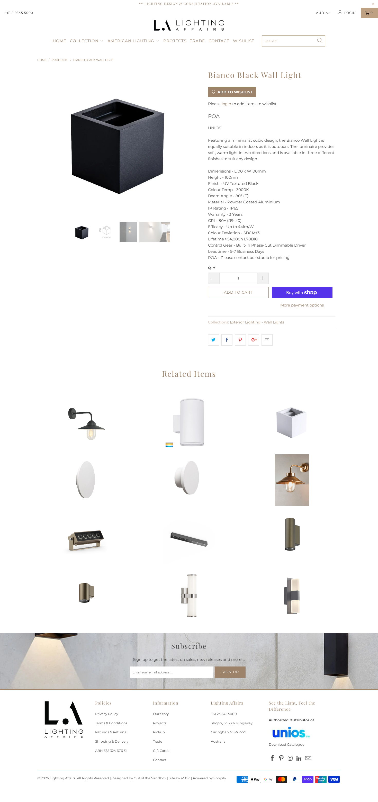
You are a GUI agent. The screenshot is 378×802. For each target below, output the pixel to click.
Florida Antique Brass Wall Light (292, 480)
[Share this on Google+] (253, 340)
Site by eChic (179, 778)
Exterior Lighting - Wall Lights (257, 322)
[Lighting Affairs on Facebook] (272, 758)
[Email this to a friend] (267, 340)
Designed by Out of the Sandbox (139, 778)
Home (59, 40)
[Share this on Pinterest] (240, 340)
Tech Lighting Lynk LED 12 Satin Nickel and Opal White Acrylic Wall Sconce (189, 595)
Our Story (161, 714)
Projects (174, 40)
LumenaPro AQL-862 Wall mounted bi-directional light (292, 538)
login (226, 103)
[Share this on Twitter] (213, 340)
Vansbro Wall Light (86, 422)
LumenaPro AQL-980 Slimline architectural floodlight (86, 538)
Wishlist (243, 40)
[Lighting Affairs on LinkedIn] (299, 758)
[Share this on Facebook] (226, 340)
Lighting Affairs (62, 778)
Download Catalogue (286, 744)
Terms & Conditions (111, 723)
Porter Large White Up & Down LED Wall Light (189, 422)
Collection (85, 40)
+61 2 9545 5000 (19, 13)
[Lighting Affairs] (189, 25)
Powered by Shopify (209, 778)
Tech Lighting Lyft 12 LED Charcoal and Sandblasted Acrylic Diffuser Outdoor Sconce (292, 595)
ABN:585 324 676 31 (111, 751)
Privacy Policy (106, 714)
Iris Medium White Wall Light (86, 480)
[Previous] (46, 141)
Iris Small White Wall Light (189, 480)
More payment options (302, 305)
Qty (211, 268)
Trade (197, 40)
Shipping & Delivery (112, 741)
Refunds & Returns (110, 732)
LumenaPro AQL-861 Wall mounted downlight (86, 595)
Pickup (159, 732)
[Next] (194, 141)
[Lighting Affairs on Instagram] (290, 758)
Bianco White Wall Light (292, 422)
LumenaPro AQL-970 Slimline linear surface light (189, 538)
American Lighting (131, 40)
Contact (219, 40)
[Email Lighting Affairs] (308, 758)
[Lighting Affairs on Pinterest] (281, 758)
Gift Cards (161, 751)
